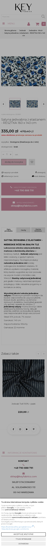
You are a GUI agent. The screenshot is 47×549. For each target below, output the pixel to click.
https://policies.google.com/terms (15, 529)
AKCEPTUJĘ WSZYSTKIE (23, 534)
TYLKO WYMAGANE (23, 539)
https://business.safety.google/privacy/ (16, 527)
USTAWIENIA (23, 544)
